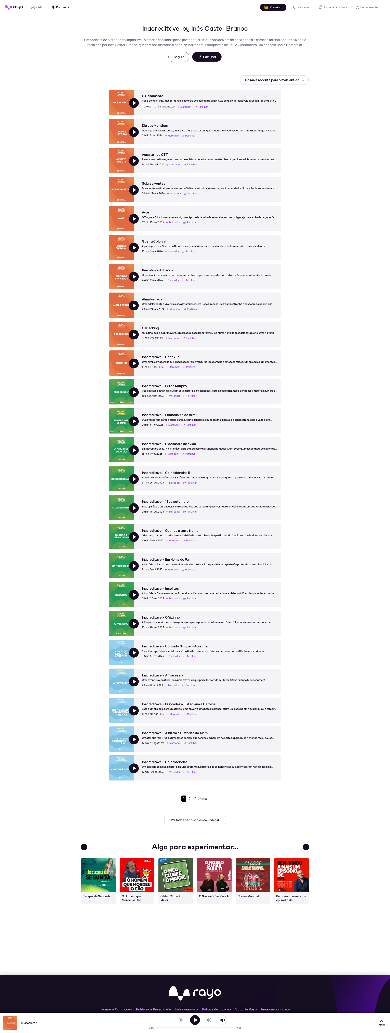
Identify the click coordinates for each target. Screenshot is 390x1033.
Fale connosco (186, 1009)
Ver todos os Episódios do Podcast (195, 820)
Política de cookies (216, 1009)
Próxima (200, 798)
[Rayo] (195, 993)
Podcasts (62, 7)
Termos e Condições (116, 1009)
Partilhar (209, 57)
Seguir (179, 57)
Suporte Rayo (246, 1009)
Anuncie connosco (275, 1009)
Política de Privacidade (153, 1009)
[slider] (157, 1028)
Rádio (39, 7)
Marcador (186, 106)
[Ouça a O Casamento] (195, 1020)
